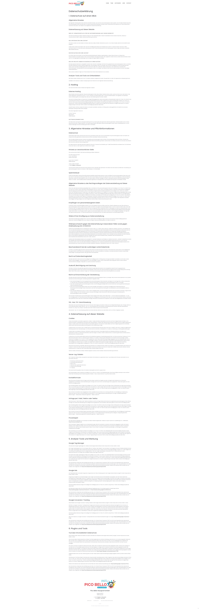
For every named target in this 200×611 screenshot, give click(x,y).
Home (107, 3)
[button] (198, 608)
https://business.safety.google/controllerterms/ (101, 489)
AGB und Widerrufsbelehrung (107, 600)
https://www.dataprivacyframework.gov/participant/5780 (94, 466)
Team (111, 3)
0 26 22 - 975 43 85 (101, 598)
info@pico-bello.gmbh (76, 165)
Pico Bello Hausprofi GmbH (100, 591)
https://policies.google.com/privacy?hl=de (119, 563)
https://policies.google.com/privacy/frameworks (79, 489)
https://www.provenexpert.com (75, 422)
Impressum (89, 600)
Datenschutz (96, 600)
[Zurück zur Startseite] (76, 3)
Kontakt (129, 3)
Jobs (123, 3)
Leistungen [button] (118, 3)
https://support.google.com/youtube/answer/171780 (107, 551)
